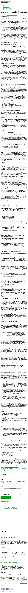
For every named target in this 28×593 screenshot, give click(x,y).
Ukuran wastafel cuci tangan (9, 507)
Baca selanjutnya (23, 583)
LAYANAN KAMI (7, 8)
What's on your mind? (5, 494)
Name (2, 485)
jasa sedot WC (20, 224)
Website (2, 487)
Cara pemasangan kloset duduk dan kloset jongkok (13, 504)
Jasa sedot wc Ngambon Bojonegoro (10, 468)
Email (2, 486)
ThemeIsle (12, 591)
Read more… (3, 544)
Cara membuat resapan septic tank (10, 508)
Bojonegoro (7, 467)
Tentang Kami (6, 5)
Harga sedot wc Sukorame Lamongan (9, 562)
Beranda (5, 4)
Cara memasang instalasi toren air (10, 503)
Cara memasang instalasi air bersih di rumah (12, 506)
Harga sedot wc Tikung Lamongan (8, 549)
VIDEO (4, 9)
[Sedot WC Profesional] (6, 1)
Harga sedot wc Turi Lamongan (8, 537)
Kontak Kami (6, 7)
